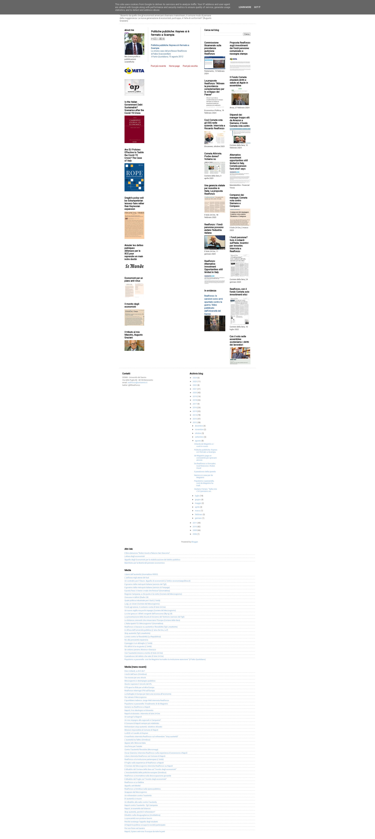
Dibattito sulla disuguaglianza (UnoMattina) (142, 815)
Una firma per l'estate (133, 746)
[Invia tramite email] (152, 38)
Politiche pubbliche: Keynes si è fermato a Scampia (205, 451)
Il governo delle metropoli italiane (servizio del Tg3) (146, 584)
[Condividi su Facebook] (160, 38)
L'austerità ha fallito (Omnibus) (137, 740)
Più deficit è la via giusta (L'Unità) (138, 646)
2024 (195, 378)
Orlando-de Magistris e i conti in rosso (204, 445)
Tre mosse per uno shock (135, 677)
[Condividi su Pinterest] (163, 38)
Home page (174, 66)
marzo (198, 511)
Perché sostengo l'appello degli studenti (141, 822)
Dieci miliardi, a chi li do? (135, 671)
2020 (195, 392)
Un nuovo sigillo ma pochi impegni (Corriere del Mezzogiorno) (150, 610)
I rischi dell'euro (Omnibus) (136, 674)
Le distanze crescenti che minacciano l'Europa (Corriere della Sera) (152, 620)
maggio (198, 503)
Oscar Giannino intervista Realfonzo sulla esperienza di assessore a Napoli (156, 753)
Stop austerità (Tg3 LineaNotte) (137, 633)
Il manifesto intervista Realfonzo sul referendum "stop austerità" (151, 736)
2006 (195, 534)
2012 (195, 422)
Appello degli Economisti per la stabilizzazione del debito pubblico (152, 560)
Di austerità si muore (133, 799)
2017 (195, 404)
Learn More (245, 7)
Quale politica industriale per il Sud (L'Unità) (142, 600)
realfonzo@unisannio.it (137, 382)
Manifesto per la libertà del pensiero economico (145, 563)
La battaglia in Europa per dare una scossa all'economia (148, 694)
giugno (198, 499)
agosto (198, 441)
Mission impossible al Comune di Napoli (141, 730)
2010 (195, 526)
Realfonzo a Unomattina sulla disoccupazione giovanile (148, 776)
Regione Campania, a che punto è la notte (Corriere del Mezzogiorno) (153, 594)
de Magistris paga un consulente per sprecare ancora (205, 458)
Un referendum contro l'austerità (138, 795)
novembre (199, 429)
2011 (195, 523)
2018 (195, 400)
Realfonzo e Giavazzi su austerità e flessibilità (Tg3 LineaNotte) (151, 627)
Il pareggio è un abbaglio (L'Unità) (138, 643)
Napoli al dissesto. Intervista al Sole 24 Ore (142, 713)
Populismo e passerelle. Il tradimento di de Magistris (146, 704)
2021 (195, 389)
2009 (195, 530)
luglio (197, 496)
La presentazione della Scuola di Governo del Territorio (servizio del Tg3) (154, 617)
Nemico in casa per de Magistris (203, 476)
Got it (257, 7)
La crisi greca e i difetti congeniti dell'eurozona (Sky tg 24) (148, 614)
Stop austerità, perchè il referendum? (140, 812)
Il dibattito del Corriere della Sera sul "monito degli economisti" (151, 769)
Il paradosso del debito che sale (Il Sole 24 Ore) (144, 656)
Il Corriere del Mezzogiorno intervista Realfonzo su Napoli (149, 766)
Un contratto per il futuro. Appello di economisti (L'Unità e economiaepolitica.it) (157, 581)
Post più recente (158, 66)
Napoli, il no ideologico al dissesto (139, 710)
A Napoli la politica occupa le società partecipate (145, 825)
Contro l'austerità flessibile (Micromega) (141, 749)
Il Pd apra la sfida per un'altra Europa (139, 687)
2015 (195, 411)
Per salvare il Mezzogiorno (136, 697)
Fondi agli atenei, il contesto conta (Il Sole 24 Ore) (145, 607)
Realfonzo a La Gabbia (134, 782)
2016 (195, 407)
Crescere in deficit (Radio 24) (136, 597)
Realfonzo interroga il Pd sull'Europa (140, 690)
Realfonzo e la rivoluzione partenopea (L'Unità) (144, 759)
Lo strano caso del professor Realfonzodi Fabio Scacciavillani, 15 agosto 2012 (170, 51)
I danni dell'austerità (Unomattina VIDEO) (141, 574)
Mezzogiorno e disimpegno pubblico (140, 681)
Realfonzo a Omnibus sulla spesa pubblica (143, 789)
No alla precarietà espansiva (136, 640)
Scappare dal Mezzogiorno (136, 792)
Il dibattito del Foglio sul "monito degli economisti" (146, 779)
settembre (199, 437)
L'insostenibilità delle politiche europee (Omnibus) (145, 772)
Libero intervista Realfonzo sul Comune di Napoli (145, 756)
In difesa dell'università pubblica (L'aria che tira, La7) (146, 630)
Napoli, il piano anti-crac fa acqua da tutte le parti (145, 831)
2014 (195, 415)
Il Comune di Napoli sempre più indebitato (142, 723)
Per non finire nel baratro (135, 828)
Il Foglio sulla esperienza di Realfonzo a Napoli (144, 763)
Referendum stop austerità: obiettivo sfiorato (143, 727)
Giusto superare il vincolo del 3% (138, 684)
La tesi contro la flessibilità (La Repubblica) (143, 637)
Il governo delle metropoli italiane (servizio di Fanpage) (147, 587)
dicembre (199, 426)
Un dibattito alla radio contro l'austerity (141, 802)
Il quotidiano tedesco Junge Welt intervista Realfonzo (147, 700)
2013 (195, 419)
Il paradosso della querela (205, 471)
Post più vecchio (190, 66)
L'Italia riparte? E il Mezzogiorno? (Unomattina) (144, 623)
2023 (195, 381)
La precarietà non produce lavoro (138, 818)
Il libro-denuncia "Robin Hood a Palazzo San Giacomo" (147, 553)
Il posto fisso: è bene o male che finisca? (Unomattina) (147, 591)
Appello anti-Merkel (132, 786)
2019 (195, 396)
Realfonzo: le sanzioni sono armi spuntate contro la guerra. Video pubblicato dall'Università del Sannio (213, 304)
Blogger (194, 542)
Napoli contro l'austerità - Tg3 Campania (141, 805)
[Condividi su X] (157, 38)
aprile (197, 507)
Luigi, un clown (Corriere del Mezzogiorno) (142, 604)
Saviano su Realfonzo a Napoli (137, 707)
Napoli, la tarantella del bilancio (138, 808)
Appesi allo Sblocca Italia (135, 743)
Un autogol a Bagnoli (133, 717)
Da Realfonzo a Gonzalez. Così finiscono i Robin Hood (205, 465)
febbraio (199, 514)
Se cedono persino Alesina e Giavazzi (140, 650)
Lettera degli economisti (135, 556)
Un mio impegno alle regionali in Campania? (143, 720)
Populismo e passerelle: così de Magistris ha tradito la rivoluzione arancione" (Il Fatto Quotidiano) (165, 659)
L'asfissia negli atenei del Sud (137, 578)
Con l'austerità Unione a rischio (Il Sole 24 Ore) (144, 653)
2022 (195, 385)
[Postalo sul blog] (155, 38)
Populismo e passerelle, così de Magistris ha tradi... (204, 483)
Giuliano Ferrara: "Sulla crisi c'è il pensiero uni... (205, 490)
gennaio (198, 518)
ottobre (198, 433)
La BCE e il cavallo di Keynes (136, 733)
